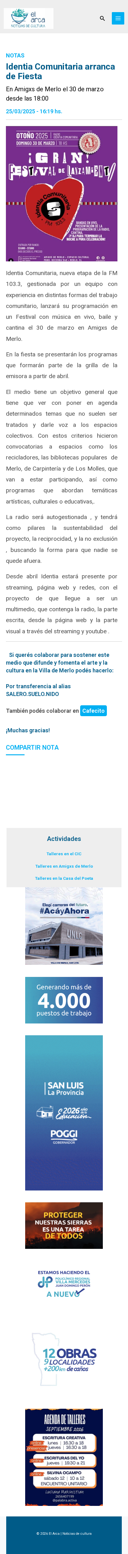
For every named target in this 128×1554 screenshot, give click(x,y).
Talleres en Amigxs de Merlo (64, 866)
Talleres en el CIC (64, 853)
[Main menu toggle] (118, 18)
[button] (102, 18)
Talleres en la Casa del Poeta (64, 878)
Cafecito (93, 710)
